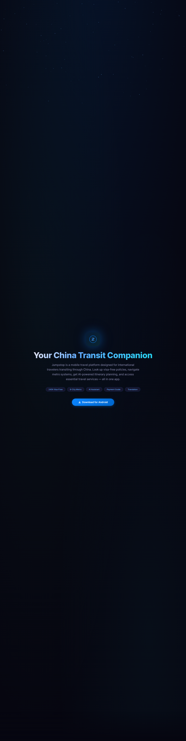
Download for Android (95, 402)
